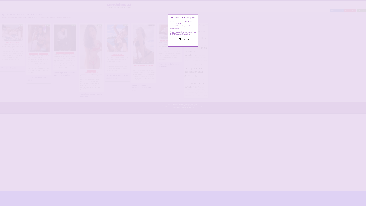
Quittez (183, 43)
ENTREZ (183, 39)
